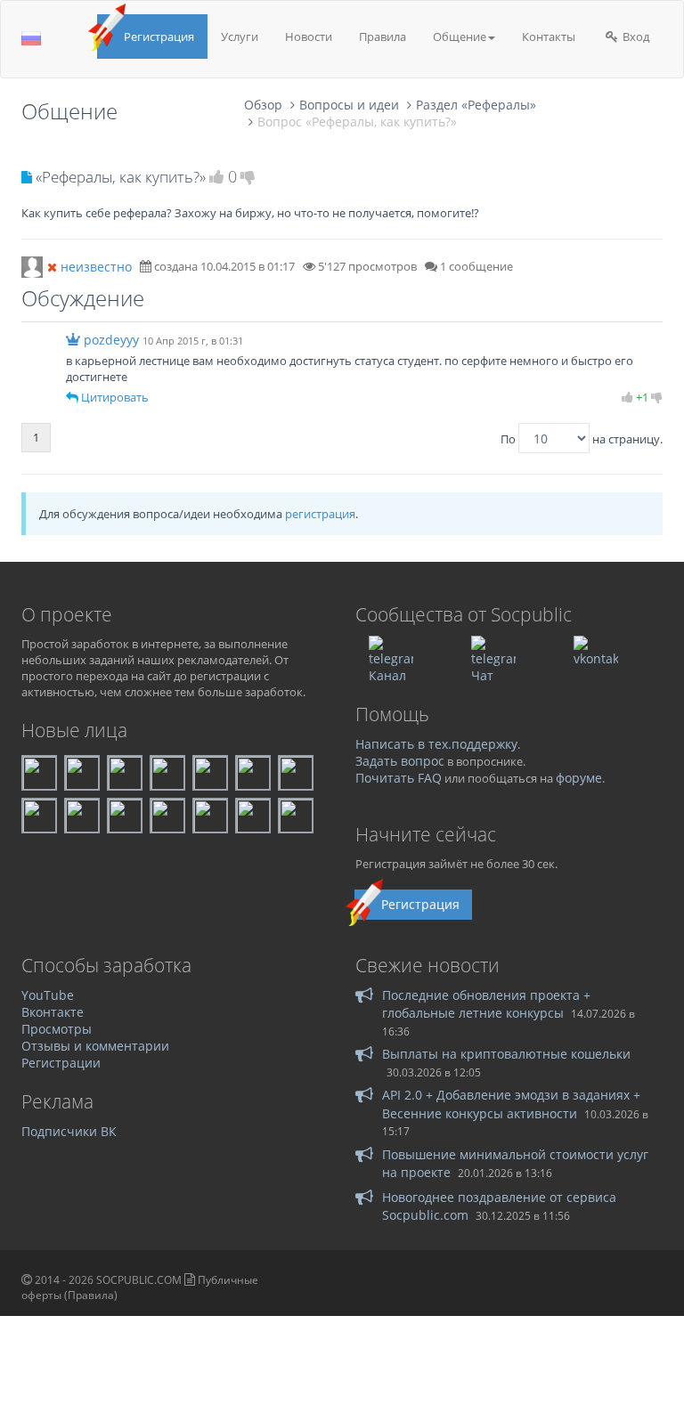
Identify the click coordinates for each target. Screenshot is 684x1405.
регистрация (320, 514)
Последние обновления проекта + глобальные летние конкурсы (486, 1004)
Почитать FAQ (398, 777)
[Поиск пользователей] (32, 265)
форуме (579, 777)
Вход (634, 36)
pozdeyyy (111, 339)
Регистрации (61, 1062)
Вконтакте (52, 1011)
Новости (308, 36)
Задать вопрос (399, 760)
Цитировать (115, 397)
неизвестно (96, 266)
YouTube (47, 995)
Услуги (239, 36)
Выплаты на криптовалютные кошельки (506, 1053)
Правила (382, 36)
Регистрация (159, 36)
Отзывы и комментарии (95, 1045)
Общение (459, 36)
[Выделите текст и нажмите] (72, 397)
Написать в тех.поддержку (436, 743)
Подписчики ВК (69, 1131)
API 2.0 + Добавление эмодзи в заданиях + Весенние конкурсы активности (511, 1103)
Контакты (548, 36)
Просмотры (56, 1028)
